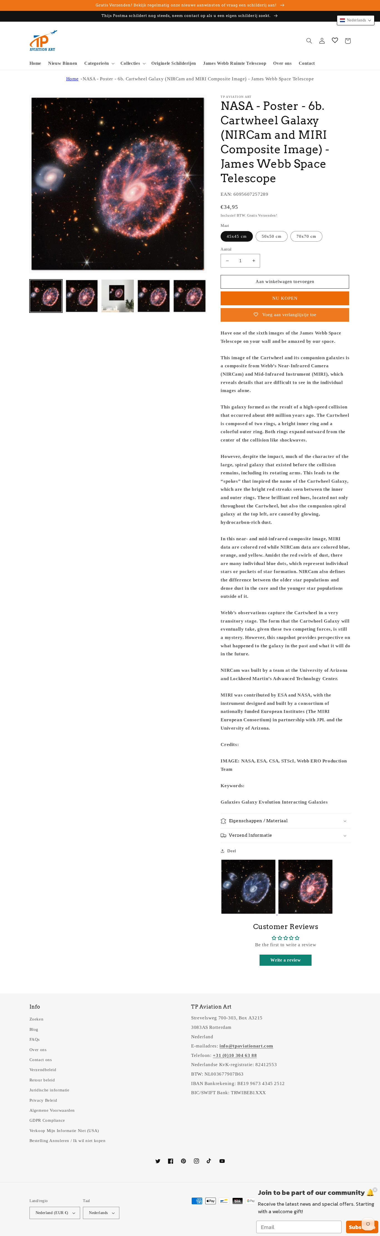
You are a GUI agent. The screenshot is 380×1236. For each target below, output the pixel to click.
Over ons (38, 1049)
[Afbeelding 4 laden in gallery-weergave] (153, 296)
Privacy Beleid (43, 1100)
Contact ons (40, 1059)
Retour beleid (42, 1080)
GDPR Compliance (47, 1120)
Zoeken (36, 1019)
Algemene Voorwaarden (52, 1110)
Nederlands (98, 1213)
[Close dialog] (375, 1190)
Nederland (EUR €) (52, 1213)
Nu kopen (285, 298)
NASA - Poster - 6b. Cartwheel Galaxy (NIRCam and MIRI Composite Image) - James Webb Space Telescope (198, 78)
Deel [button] (231, 851)
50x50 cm (272, 236)
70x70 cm (306, 236)
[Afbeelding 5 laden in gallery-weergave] (189, 296)
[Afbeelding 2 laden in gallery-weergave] (81, 296)
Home (72, 78)
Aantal (226, 249)
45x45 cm (236, 236)
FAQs (34, 1039)
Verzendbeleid (42, 1069)
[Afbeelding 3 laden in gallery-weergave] (117, 296)
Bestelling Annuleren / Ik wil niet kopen (67, 1140)
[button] (99, 63)
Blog (34, 1029)
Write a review (285, 960)
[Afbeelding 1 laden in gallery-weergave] (46, 296)
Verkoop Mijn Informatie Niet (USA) (64, 1130)
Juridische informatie (49, 1090)
